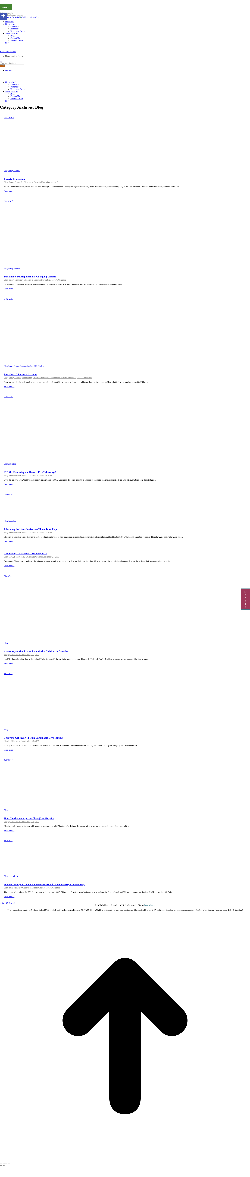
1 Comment (61, 280)
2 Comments (86, 378)
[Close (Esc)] (1, 1163)
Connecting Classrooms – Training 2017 (25, 553)
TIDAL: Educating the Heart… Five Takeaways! (30, 472)
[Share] (4, 1163)
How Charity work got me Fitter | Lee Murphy (29, 818)
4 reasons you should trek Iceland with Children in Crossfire (36, 651)
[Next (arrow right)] (4, 1165)
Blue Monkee (149, 905)
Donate (6, 7)
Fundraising (25, 366)
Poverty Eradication (15, 179)
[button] (3, 16)
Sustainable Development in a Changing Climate (30, 276)
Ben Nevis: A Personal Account (20, 374)
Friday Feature (14, 171)
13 (13, 903)
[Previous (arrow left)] (1, 1165)
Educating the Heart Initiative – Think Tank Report (31, 529)
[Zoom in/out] (9, 1163)
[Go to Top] (125, 1160)
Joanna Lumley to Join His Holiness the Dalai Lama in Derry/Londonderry (44, 884)
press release (13, 876)
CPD (11, 557)
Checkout (12, 52)
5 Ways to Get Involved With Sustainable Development (33, 737)
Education (12, 464)
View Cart (4, 52)
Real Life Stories (36, 366)
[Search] (25, 63)
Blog (6, 171)
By (31, 182)
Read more (8, 191)
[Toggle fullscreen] (6, 1163)
